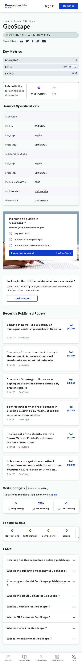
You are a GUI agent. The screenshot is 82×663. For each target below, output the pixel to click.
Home (7, 21)
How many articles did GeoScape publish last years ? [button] (38, 583)
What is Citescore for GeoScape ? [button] (28, 607)
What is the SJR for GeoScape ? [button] (27, 628)
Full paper (71, 327)
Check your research (41, 253)
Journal (17, 21)
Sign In (50, 6)
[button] (18, 59)
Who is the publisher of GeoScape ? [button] (29, 639)
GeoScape (30, 21)
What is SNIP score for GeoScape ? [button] (29, 617)
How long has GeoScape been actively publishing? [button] (38, 560)
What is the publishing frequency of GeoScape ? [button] (37, 571)
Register (68, 6)
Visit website (41, 191)
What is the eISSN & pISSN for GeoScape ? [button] (33, 596)
